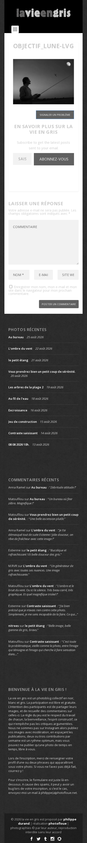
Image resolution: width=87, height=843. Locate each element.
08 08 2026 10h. (18, 444)
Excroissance (17, 410)
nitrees (13, 626)
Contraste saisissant (23, 433)
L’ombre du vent (20, 348)
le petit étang (18, 360)
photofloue (57, 823)
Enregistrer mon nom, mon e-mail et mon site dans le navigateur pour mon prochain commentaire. (42, 290)
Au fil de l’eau (18, 398)
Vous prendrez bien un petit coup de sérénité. (41, 371)
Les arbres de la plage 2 (25, 387)
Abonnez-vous (53, 159)
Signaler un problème (55, 114)
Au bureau (16, 337)
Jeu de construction (22, 422)
